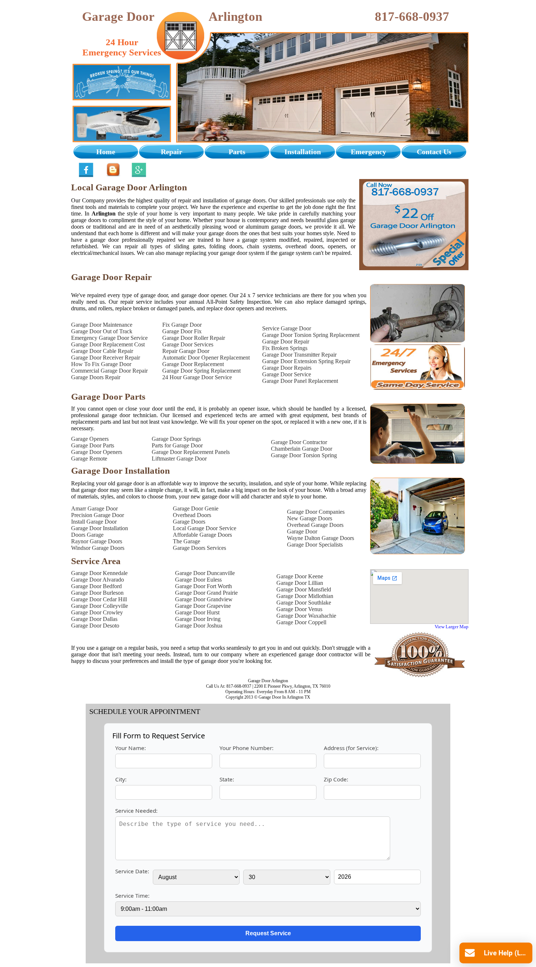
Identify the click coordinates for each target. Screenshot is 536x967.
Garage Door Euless (198, 579)
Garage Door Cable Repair (102, 351)
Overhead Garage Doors (315, 525)
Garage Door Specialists (315, 544)
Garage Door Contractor (299, 442)
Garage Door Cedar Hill (99, 599)
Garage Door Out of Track (101, 331)
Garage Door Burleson (97, 593)
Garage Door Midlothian (304, 596)
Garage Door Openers (96, 452)
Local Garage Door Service (204, 528)
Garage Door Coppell (301, 622)
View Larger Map (452, 626)
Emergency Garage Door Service (109, 338)
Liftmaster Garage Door (179, 458)
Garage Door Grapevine (203, 606)
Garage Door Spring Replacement (201, 371)
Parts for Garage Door (177, 445)
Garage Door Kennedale (99, 573)
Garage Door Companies (316, 512)
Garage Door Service (286, 374)
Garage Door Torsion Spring (304, 455)
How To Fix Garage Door (101, 364)
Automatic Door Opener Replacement (206, 357)
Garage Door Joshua (198, 625)
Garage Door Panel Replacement (300, 381)
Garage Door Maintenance (101, 325)
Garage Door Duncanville (205, 573)
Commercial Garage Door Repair (109, 371)
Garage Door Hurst (197, 612)
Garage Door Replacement (193, 364)
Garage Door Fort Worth (203, 586)
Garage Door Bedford (96, 586)
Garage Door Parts (92, 445)
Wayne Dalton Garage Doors (320, 538)
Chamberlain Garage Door (301, 449)
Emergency (368, 152)
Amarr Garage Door (94, 508)
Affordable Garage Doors (202, 535)
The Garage (186, 541)
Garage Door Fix (182, 331)
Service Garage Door (286, 328)
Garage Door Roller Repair (193, 338)
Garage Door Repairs (286, 368)
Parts (237, 152)
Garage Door (302, 531)
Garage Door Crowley (97, 612)
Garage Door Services (187, 344)
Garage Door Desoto (95, 625)
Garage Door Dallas (94, 619)
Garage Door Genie (195, 508)
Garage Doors (189, 522)
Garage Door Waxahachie (306, 616)
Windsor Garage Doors (97, 548)
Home (105, 152)
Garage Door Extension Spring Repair (306, 361)
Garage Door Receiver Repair (105, 357)
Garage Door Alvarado (97, 579)
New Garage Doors (309, 518)
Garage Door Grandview (204, 599)
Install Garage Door (94, 522)
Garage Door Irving (198, 619)
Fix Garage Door (182, 325)
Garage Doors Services (199, 548)
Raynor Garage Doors (96, 541)
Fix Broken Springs (284, 348)
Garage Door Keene (299, 576)
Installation (302, 152)
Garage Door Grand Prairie (206, 593)
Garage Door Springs (176, 439)
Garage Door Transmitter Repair (299, 355)
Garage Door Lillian (299, 583)
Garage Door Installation (99, 528)
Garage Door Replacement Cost (108, 344)
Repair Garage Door (185, 351)
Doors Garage (87, 535)
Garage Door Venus (299, 609)
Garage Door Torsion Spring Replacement (311, 335)
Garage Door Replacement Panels (191, 452)
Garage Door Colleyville (99, 606)
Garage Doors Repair (95, 377)
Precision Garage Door (97, 515)
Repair (171, 152)
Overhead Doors (192, 515)
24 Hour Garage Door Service (197, 377)
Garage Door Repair (285, 341)
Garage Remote (89, 458)
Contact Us (434, 152)
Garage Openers (90, 439)
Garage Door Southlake (303, 602)
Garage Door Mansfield (303, 589)
